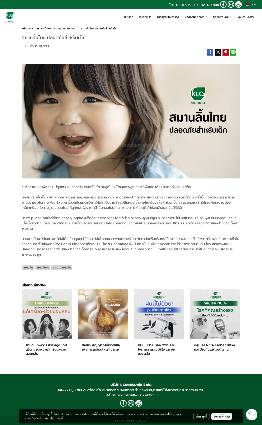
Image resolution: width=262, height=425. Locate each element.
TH (251, 4)
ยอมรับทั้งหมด (222, 416)
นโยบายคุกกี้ (56, 418)
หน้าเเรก (128, 17)
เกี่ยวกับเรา (145, 17)
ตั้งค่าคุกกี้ (201, 416)
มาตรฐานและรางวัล (168, 17)
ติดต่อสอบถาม (221, 17)
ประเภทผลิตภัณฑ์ (195, 17)
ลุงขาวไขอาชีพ (246, 17)
